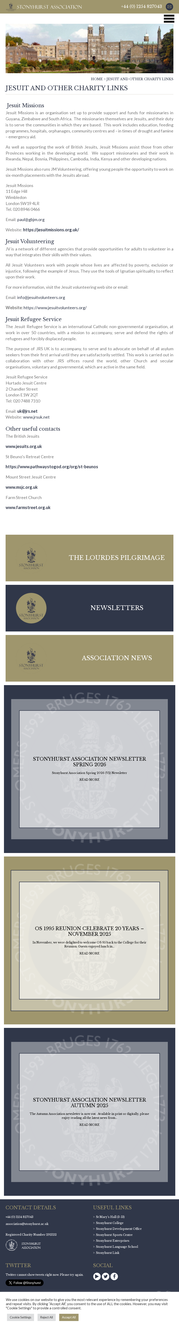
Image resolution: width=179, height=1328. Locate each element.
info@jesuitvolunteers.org (41, 297)
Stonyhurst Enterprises (112, 1240)
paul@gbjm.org (31, 219)
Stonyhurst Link (107, 1253)
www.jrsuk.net (36, 417)
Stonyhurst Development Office (119, 1229)
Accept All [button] (69, 1317)
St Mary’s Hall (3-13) (110, 1217)
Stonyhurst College (110, 1223)
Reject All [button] (46, 1317)
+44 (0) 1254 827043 (141, 6)
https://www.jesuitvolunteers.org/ (55, 307)
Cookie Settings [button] (20, 1317)
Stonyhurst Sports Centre (114, 1235)
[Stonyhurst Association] (44, 6)
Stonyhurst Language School (117, 1246)
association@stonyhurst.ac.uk (27, 1224)
